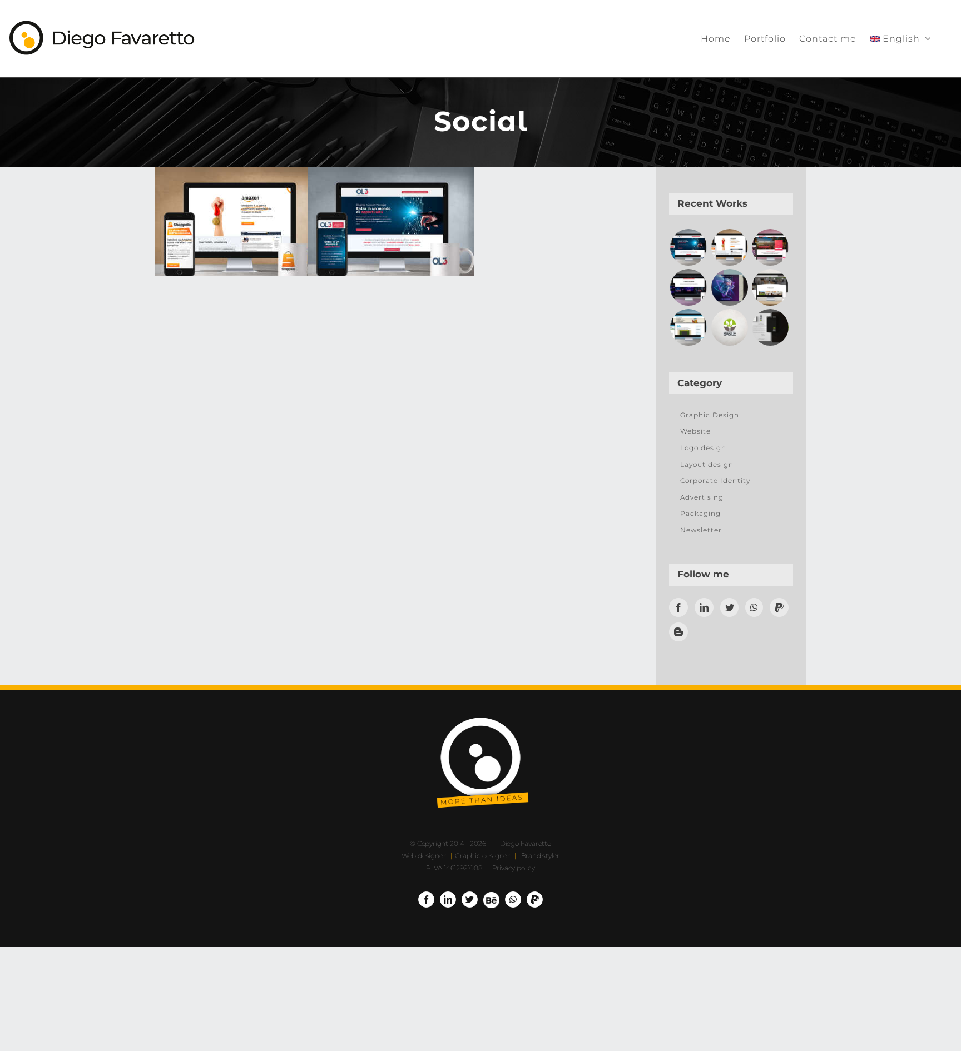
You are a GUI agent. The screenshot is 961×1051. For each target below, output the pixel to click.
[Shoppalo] (729, 247)
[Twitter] (729, 607)
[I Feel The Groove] (729, 287)
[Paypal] (779, 607)
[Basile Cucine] (729, 327)
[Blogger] (678, 631)
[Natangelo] (688, 327)
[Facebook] (678, 607)
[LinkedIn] (704, 607)
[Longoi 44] (770, 287)
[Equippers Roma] (688, 287)
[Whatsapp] (754, 607)
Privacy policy (513, 868)
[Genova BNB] (770, 247)
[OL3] (688, 247)
